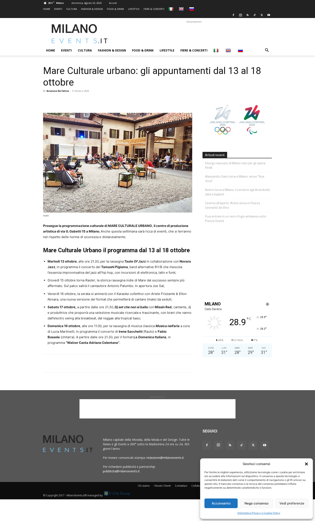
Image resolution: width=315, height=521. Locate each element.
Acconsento (221, 503)
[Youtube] (269, 15)
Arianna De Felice (57, 90)
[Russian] (192, 9)
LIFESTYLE (134, 9)
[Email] (86, 100)
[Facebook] (233, 15)
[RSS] (247, 15)
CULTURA (71, 9)
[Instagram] (240, 15)
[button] (306, 464)
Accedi (113, 3)
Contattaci (181, 486)
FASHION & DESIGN (92, 9)
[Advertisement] (194, 33)
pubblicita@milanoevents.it (121, 471)
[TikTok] (254, 15)
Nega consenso (256, 503)
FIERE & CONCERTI (154, 9)
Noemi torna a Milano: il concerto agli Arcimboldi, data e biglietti (237, 192)
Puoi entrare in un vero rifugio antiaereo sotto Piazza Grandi (235, 219)
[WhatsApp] (67, 100)
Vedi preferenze (291, 503)
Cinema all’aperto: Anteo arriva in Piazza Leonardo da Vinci (232, 205)
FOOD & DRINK (115, 9)
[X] (261, 15)
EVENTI (58, 9)
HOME (46, 9)
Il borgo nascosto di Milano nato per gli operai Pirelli (235, 165)
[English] (182, 9)
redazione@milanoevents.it (165, 458)
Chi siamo (144, 486)
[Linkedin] (77, 100)
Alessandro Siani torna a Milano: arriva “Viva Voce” (234, 179)
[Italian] (171, 9)
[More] (96, 100)
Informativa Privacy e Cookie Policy (258, 513)
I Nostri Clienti (162, 486)
